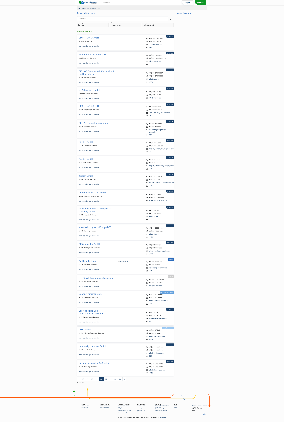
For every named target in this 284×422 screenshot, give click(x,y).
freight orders (104, 404)
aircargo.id (139, 408)
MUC (151, 82)
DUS (150, 185)
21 (106, 379)
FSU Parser (158, 407)
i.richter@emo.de (155, 61)
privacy (176, 407)
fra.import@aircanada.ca (158, 268)
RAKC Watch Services (161, 410)
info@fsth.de (153, 216)
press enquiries (141, 405)
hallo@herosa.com (155, 286)
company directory (89, 8)
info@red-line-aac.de (156, 353)
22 (111, 379)
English (199, 405)
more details (83, 46)
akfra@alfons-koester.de (158, 200)
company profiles (124, 404)
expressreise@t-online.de (158, 318)
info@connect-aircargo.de (158, 300)
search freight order (105, 405)
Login (187, 3)
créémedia (163, 417)
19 (97, 379)
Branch (146, 23)
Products (105, 3)
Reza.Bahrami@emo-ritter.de (159, 113)
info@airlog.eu (154, 79)
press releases (85, 405)
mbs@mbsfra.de (155, 98)
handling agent (122, 410)
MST (150, 152)
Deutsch (194, 405)
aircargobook (141, 404)
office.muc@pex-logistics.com (160, 251)
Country (81, 23)
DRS (150, 64)
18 (92, 379)
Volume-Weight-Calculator (162, 405)
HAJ (150, 116)
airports (129, 410)
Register (200, 2)
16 (83, 379)
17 (87, 379)
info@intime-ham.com (157, 370)
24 (120, 379)
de (99, 8)
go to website (94, 46)
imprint (175, 408)
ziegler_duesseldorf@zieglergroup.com (163, 182)
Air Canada (124, 261)
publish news (85, 407)
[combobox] (92, 25)
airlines (120, 407)
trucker (120, 408)
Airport (113, 23)
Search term (83, 18)
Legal (176, 404)
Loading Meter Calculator (161, 408)
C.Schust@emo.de (155, 44)
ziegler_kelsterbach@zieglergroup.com (163, 166)
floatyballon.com (141, 410)
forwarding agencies (123, 405)
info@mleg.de (154, 234)
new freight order (104, 407)
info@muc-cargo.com (157, 336)
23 (115, 379)
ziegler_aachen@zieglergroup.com (161, 149)
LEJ (150, 304)
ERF (150, 47)
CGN (150, 356)
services (158, 404)
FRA (150, 135)
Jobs (138, 412)
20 (101, 379)
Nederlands (204, 405)
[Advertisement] (192, 55)
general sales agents (123, 412)
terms (175, 405)
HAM (151, 237)
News (83, 404)
